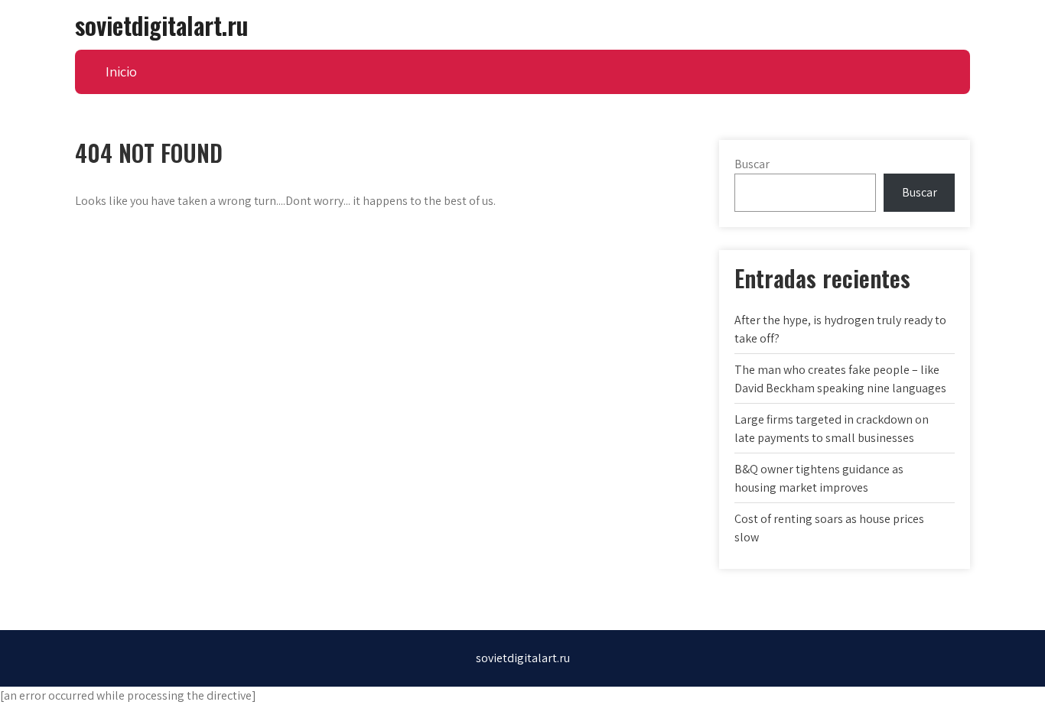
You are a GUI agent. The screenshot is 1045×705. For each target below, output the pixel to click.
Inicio (121, 71)
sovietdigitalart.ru (161, 25)
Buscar (752, 164)
